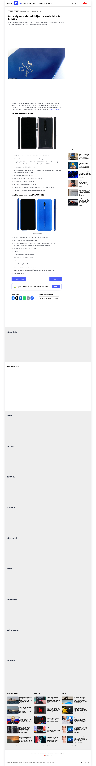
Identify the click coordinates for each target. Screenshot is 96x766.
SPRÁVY (29, 3)
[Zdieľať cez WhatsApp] (24, 298)
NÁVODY (35, 3)
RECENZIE (40, 3)
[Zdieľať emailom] (28, 298)
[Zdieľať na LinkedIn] (20, 298)
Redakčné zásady (37, 762)
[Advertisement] (36, 36)
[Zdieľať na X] (16, 298)
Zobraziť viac (79, 210)
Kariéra (47, 762)
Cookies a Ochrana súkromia (25, 762)
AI (44, 3)
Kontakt (52, 762)
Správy (11, 11)
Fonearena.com (56, 109)
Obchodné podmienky (12, 762)
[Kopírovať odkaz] (32, 298)
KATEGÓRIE (49, 3)
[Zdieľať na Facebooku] (13, 298)
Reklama (43, 762)
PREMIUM (23, 3)
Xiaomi (16, 11)
